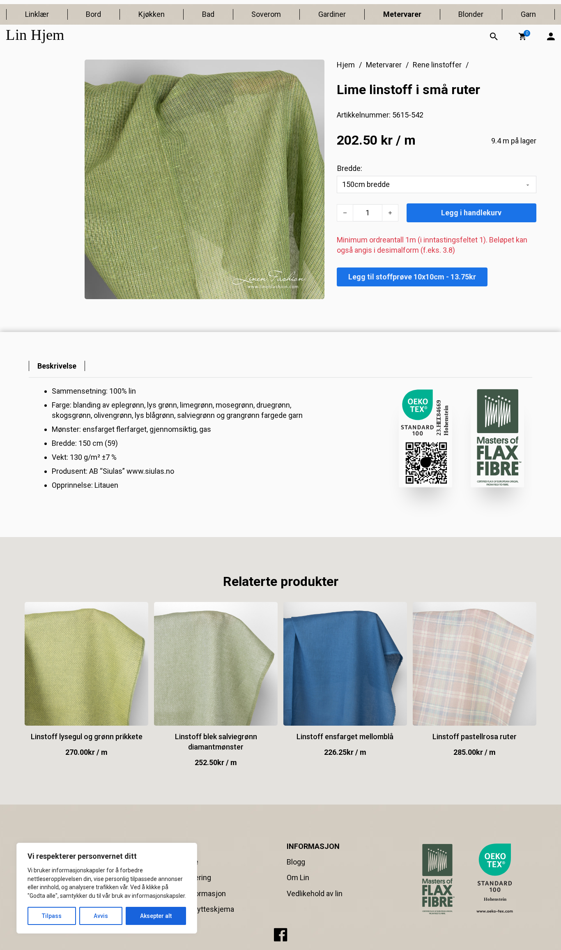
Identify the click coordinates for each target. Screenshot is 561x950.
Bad (208, 14)
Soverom (266, 14)
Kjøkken (151, 14)
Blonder (470, 14)
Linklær (37, 14)
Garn (528, 14)
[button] (522, 37)
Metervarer (402, 14)
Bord (93, 14)
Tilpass (52, 916)
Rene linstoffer (437, 64)
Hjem (346, 64)
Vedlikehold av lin (315, 893)
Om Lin (298, 877)
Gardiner (332, 14)
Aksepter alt (156, 916)
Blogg (296, 862)
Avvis (101, 916)
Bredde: (349, 168)
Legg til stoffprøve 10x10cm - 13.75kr (412, 276)
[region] (106, 888)
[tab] (57, 366)
